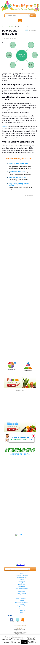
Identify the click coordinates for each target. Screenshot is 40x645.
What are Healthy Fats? (17, 177)
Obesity (4, 126)
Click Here (12, 372)
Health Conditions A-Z (21, 598)
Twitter (17, 621)
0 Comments (32, 30)
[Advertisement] (20, 217)
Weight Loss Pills (21, 606)
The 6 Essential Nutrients (21, 602)
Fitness (22, 579)
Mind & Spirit (21, 586)
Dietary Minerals (21, 593)
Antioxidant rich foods (17, 171)
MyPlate (22, 600)
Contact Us (22, 610)
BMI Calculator (21, 591)
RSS (22, 621)
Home (3, 26)
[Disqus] (20, 271)
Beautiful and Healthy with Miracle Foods (18, 164)
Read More (32, 642)
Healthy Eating (10, 26)
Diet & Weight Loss (22, 577)
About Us (21, 608)
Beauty (21, 573)
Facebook (11, 621)
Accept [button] (24, 642)
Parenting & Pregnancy (22, 588)
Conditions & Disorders (22, 575)
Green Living (21, 581)
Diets (21, 595)
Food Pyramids (22, 596)
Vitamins (22, 604)
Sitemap (22, 612)
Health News (21, 584)
